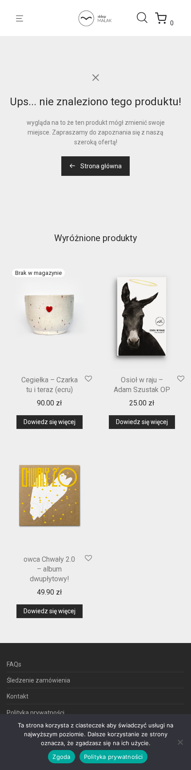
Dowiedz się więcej (50, 421)
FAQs (14, 664)
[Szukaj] (145, 17)
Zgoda (61, 756)
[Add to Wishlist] (88, 379)
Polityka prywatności (35, 712)
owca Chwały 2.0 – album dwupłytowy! (49, 569)
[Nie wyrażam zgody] (179, 742)
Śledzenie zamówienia (38, 680)
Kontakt (17, 696)
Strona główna (100, 166)
